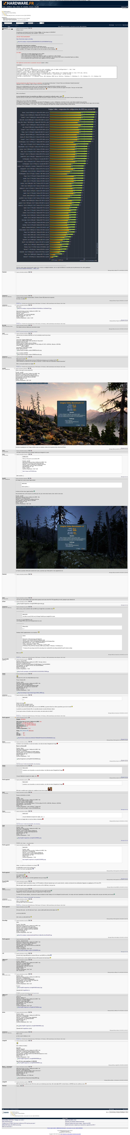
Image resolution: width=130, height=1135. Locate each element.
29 (16, 1109)
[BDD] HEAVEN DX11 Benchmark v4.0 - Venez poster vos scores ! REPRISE (16, 18)
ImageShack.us (26, 990)
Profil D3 (35, 331)
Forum (3, 6)
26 (12, 1109)
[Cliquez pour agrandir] (71, 413)
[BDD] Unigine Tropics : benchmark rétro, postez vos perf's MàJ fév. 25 (15, 20)
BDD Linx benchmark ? (7, 1126)
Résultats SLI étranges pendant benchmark (74, 1121)
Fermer (89, 0)
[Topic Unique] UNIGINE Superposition (10, 19)
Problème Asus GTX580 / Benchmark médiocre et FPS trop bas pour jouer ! (18, 1123)
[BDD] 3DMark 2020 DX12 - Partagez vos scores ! (13, 1120)
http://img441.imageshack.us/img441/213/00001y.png (34, 859)
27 (13, 1109)
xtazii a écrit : (24, 483)
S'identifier (25, 6)
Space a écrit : (25, 767)
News (14, 6)
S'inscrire (31, 6)
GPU (6, 14)
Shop (35, 6)
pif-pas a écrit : (25, 626)
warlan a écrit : (25, 813)
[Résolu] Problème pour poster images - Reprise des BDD (77, 1123)
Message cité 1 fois (124, 448)
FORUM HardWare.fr (6, 11)
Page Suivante (125, 1109)
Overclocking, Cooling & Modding (10, 12)
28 (15, 1109)
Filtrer (27, 23)
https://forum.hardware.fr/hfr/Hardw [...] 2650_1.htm (27, 268)
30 (17, 1109)
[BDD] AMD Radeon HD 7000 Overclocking (11, 1124)
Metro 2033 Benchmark (7, 1121)
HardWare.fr (9, 6)
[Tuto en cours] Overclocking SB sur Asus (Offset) (25, 331)
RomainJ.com (18, 303)
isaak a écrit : (25, 847)
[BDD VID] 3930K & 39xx (70, 1120)
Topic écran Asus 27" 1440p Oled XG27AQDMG (24, 763)
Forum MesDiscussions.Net (62, 1130)
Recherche (124, 7)
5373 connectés (125, 8)
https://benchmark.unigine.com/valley (24, 39)
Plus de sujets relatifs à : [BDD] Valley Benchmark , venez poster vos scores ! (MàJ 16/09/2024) (65, 1128)
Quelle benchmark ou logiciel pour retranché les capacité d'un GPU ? (80, 1124)
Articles (18, 6)
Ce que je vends (36, 993)
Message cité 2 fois (124, 760)
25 (11, 1109)
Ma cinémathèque (37, 763)
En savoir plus (83, 0)
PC (21, 6)
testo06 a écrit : (25, 456)
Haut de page (111, 1109)
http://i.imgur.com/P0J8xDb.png (29, 471)
